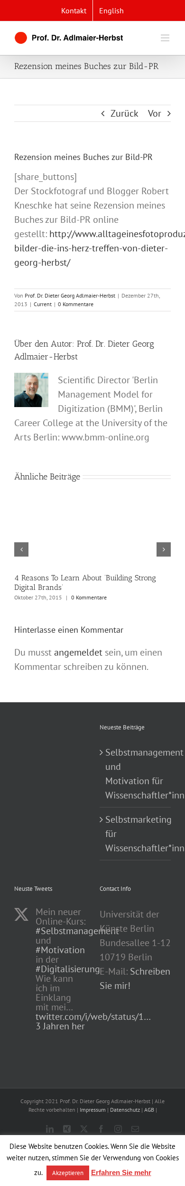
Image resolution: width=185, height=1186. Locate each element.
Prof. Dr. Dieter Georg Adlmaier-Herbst (70, 295)
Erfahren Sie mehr (121, 1172)
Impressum (93, 1109)
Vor (154, 113)
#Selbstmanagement (77, 931)
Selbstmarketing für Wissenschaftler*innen (135, 833)
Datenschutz (125, 1109)
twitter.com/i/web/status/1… (93, 1016)
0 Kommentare (75, 304)
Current (43, 304)
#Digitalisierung (68, 969)
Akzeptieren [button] (67, 1173)
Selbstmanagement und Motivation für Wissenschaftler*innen (135, 773)
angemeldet (78, 652)
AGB (149, 1109)
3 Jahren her (60, 1026)
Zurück (125, 113)
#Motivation (60, 950)
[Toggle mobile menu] (166, 38)
